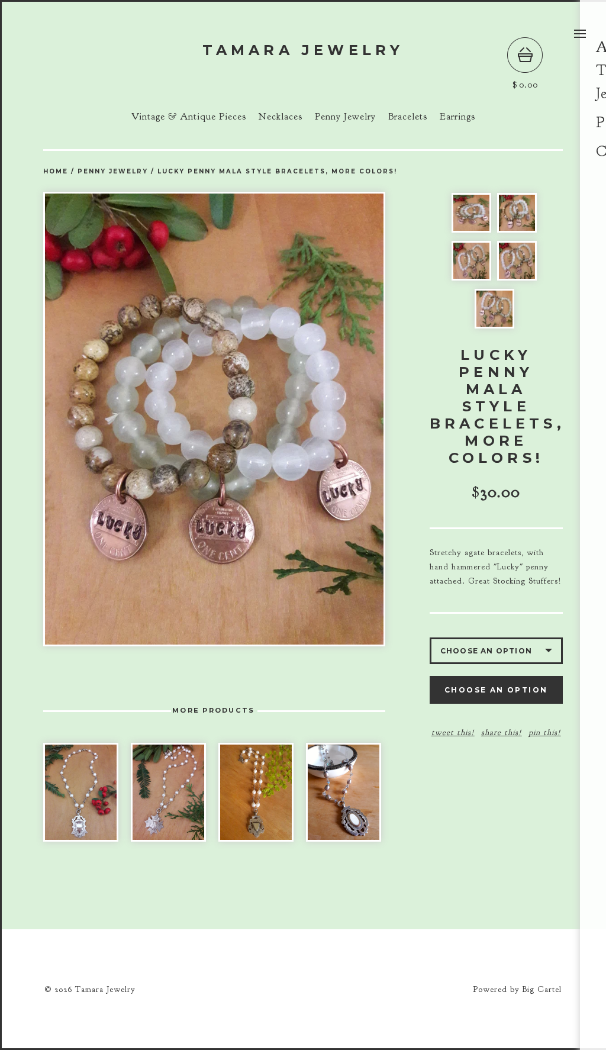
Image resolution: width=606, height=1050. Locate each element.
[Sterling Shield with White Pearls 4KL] (80, 792)
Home (55, 171)
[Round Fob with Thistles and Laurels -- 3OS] (343, 792)
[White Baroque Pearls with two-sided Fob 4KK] (256, 792)
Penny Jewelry (345, 117)
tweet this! (453, 732)
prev (128, 419)
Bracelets (407, 117)
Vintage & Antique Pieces (188, 117)
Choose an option (495, 689)
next (299, 419)
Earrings (457, 117)
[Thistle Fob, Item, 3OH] (168, 792)
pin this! (544, 732)
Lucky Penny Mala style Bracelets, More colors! (277, 171)
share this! (501, 732)
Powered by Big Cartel (517, 989)
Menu (580, 34)
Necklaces (280, 117)
